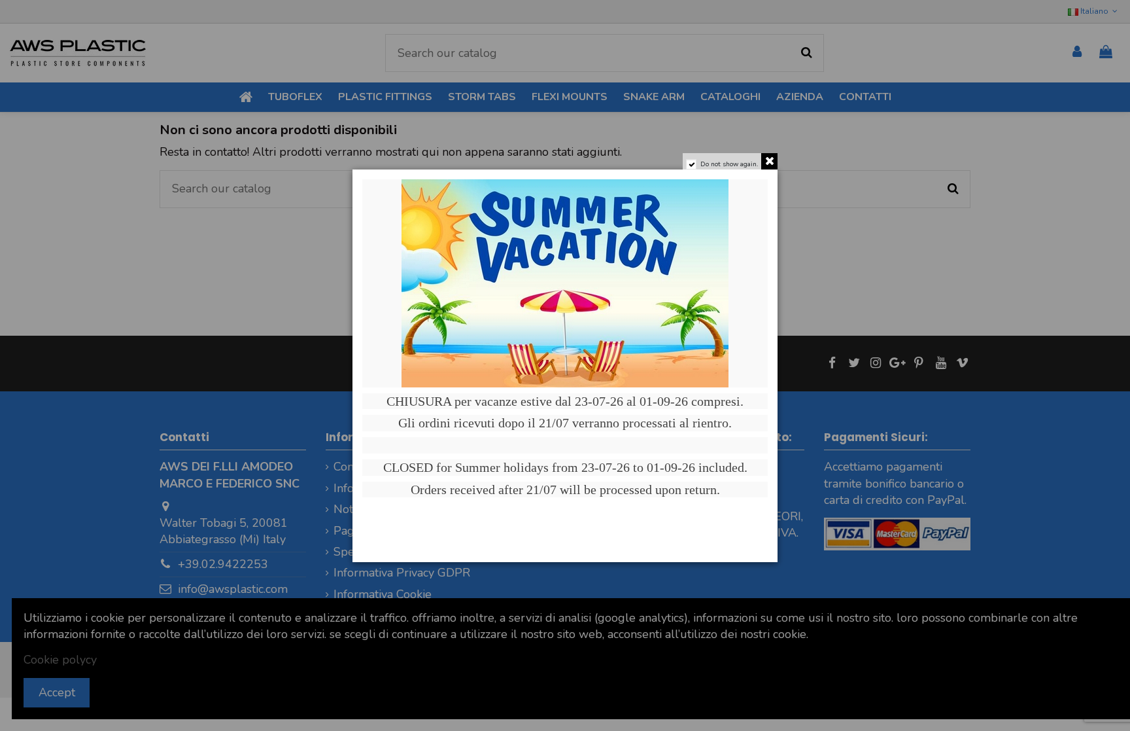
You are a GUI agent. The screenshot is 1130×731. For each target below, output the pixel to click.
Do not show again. (729, 164)
